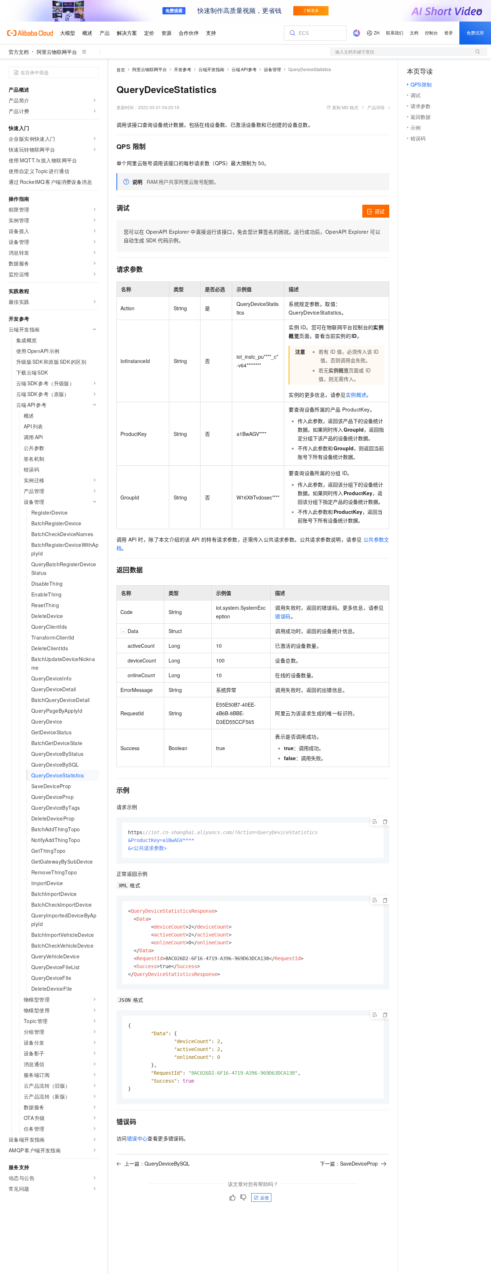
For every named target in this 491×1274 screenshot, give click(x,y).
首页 (120, 69)
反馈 (264, 1197)
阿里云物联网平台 (57, 51)
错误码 (282, 616)
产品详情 (376, 107)
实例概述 (356, 394)
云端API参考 (244, 69)
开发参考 (182, 69)
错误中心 (137, 1138)
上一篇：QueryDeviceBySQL (157, 1163)
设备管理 (272, 69)
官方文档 (19, 51)
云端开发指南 (211, 69)
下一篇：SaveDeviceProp (349, 1163)
